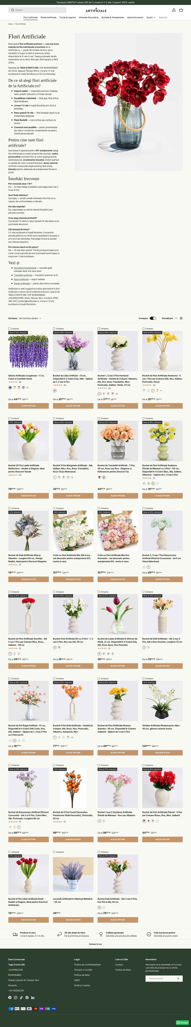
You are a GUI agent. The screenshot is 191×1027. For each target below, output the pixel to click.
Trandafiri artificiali (23, 275)
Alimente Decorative (88, 17)
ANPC (77, 980)
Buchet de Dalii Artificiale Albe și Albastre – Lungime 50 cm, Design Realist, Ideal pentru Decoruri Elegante (27, 558)
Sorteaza (12, 318)
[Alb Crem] (10, 740)
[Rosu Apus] (108, 653)
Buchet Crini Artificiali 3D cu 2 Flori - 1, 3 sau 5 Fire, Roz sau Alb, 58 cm (73, 640)
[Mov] (63, 477)
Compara (143, 318)
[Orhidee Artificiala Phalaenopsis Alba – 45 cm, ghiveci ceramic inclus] (162, 701)
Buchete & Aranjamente (113, 17)
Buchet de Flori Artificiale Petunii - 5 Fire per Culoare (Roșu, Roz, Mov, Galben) (162, 814)
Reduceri (163, 17)
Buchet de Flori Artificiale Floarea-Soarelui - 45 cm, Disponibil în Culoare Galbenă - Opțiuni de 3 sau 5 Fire (117, 728)
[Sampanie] (63, 737)
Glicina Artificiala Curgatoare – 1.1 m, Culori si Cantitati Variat (26, 377)
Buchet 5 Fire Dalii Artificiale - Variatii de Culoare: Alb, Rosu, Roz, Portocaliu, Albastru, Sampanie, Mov (73, 728)
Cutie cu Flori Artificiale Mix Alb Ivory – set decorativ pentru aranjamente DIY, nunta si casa (72, 558)
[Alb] (14, 387)
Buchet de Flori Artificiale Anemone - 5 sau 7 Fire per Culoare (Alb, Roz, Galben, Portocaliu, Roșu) (162, 378)
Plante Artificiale (48, 17)
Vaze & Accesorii (135, 17)
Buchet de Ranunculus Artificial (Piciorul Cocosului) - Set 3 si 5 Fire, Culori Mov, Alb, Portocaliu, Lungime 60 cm (28, 815)
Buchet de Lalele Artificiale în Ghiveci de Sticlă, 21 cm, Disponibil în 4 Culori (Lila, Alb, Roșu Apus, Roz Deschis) (117, 641)
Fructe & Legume (68, 17)
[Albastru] (148, 483)
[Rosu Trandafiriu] (108, 393)
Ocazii (149, 17)
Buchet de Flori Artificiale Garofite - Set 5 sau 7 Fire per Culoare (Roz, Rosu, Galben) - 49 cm (27, 641)
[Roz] (19, 387)
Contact (119, 964)
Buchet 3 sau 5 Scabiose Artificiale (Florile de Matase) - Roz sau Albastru (116, 814)
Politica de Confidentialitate (87, 964)
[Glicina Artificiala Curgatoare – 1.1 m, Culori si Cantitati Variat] (28, 351)
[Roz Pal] (112, 653)
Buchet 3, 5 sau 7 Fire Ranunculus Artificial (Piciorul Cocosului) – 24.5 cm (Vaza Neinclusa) (161, 558)
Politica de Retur (82, 975)
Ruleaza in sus (95, 944)
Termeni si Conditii (83, 969)
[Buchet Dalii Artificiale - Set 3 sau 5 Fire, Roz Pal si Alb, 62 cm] (118, 874)
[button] (181, 10)
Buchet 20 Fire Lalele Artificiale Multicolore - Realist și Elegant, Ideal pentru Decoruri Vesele (26, 468)
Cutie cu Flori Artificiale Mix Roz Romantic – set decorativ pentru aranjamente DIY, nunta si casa (114, 558)
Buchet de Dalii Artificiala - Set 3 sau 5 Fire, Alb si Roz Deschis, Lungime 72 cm (162, 640)
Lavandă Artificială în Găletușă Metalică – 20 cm (72, 900)
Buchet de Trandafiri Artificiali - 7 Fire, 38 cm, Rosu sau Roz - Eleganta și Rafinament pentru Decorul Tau (116, 468)
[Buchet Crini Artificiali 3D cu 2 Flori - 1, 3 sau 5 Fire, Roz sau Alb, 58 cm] (73, 614)
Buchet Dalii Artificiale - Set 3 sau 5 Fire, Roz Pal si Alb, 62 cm (117, 900)
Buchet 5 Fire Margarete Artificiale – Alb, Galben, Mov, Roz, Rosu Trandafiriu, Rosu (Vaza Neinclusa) (73, 468)
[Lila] (23, 387)
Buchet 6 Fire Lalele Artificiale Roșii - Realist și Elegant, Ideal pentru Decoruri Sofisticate (27, 902)
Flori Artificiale (31, 17)
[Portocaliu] (112, 393)
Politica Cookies (82, 985)
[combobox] (37, 10)
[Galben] (59, 477)
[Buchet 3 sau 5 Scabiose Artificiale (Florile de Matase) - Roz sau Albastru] (118, 788)
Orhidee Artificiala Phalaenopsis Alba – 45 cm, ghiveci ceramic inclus (161, 727)
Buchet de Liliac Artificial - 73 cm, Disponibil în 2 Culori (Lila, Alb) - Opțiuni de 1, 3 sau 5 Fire (73, 378)
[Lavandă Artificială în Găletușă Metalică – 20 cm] (73, 874)
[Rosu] (144, 390)
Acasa (10, 24)
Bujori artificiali (21, 279)
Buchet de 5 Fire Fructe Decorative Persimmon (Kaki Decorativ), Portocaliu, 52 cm (73, 815)
